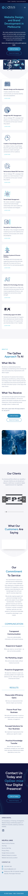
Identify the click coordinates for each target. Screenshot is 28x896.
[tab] (6, 511)
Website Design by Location (9, 855)
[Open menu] (24, 7)
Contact (9, 1)
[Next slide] (24, 499)
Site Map (4, 845)
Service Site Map (6, 848)
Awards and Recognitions (21, 1)
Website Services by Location (9, 857)
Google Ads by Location (8, 853)
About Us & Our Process (8, 843)
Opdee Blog (13, 1)
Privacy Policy (5, 850)
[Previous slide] (4, 499)
